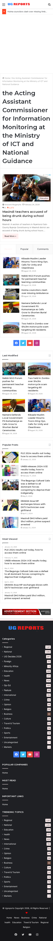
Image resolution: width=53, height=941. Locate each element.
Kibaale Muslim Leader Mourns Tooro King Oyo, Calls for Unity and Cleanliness (38, 421)
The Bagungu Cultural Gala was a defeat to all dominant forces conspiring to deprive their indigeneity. (35, 486)
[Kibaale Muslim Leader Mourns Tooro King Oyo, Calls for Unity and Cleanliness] (11, 262)
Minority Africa (11, 666)
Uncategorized (11, 742)
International (10, 695)
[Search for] (49, 5)
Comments (43, 249)
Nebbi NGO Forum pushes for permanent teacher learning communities (35, 279)
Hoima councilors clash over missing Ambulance (30, 11)
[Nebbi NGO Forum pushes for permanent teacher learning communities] (11, 279)
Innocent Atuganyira (13, 204)
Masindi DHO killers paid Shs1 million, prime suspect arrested (35, 521)
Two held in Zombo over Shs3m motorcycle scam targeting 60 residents (34, 326)
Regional (8, 647)
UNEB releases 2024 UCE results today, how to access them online (34, 469)
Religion (7, 709)
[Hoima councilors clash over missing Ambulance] (11, 294)
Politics (7, 728)
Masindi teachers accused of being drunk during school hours (24, 216)
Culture (7, 718)
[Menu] (3, 5)
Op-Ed (7, 685)
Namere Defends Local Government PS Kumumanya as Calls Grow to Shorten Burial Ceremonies (34, 309)
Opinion (7, 704)
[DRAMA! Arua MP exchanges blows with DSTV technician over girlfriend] (10, 505)
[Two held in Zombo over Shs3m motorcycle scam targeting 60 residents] (11, 327)
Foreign (7, 661)
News (6, 680)
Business (8, 714)
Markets (8, 747)
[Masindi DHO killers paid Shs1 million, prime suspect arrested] (10, 522)
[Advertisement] (26, 44)
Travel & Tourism (12, 723)
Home (7, 78)
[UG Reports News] (19, 4)
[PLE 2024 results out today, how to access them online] (10, 457)
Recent (8, 249)
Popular (24, 249)
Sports (7, 733)
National (8, 651)
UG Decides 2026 (12, 656)
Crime (7, 700)
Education (8, 671)
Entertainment (10, 737)
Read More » (10, 236)
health (7, 676)
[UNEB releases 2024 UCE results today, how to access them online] (10, 470)
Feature (7, 690)
